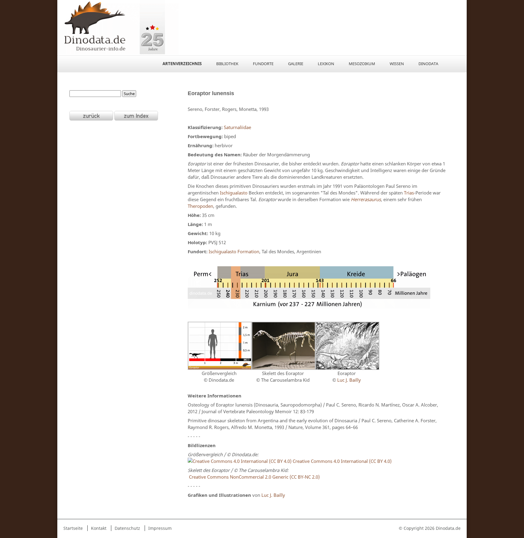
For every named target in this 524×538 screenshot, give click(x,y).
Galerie (295, 63)
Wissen (397, 63)
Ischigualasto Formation (234, 251)
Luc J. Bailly (348, 380)
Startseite (73, 528)
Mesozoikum (362, 63)
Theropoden (200, 206)
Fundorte (263, 63)
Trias (409, 193)
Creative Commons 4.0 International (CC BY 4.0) (341, 461)
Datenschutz (127, 528)
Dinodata (428, 63)
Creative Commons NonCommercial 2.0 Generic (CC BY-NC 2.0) (254, 477)
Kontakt (98, 528)
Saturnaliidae (237, 127)
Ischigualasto (233, 193)
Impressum (160, 528)
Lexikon (326, 63)
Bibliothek (227, 63)
